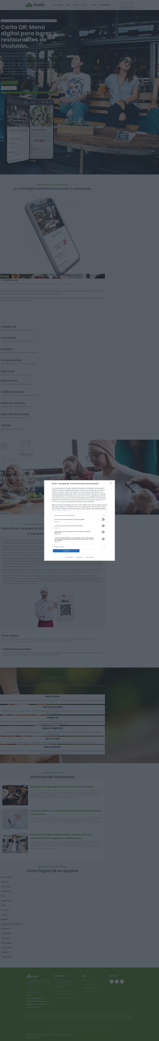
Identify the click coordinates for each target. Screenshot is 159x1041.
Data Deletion (69, 557)
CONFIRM (66, 551)
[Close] (111, 484)
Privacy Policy (90, 557)
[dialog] (79, 520)
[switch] (102, 519)
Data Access (79, 557)
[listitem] (79, 515)
